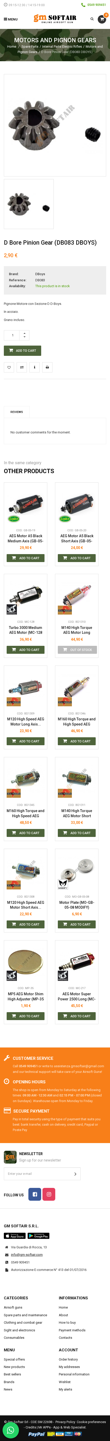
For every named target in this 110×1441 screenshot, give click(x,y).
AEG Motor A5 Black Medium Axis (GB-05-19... (25, 538)
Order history (68, 1359)
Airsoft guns (13, 1307)
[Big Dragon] (65, 609)
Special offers (14, 1359)
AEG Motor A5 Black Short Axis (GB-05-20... (76, 538)
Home (11, 46)
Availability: (17, 286)
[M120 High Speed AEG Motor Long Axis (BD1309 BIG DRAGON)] (26, 687)
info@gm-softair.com (27, 1255)
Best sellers (12, 1374)
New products (14, 1367)
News (8, 1389)
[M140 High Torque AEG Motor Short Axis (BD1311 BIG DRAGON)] (77, 779)
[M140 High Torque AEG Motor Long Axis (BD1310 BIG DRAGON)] (77, 596)
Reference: (17, 280)
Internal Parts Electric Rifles (62, 46)
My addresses (69, 1367)
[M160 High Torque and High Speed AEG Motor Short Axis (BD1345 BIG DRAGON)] (26, 779)
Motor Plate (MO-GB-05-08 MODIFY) (76, 905)
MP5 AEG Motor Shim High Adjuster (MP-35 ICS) (26, 996)
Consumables (14, 1338)
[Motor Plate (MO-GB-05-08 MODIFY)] (77, 870)
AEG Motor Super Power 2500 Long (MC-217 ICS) (77, 996)
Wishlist (65, 1382)
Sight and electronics (19, 1330)
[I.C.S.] (14, 609)
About (63, 1315)
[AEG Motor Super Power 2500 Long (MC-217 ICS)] (77, 962)
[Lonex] (14, 518)
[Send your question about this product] (34, 367)
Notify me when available (90, 586)
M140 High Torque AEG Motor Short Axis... (76, 813)
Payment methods (72, 1330)
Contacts (65, 1338)
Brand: (14, 274)
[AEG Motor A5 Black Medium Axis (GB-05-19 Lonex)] (26, 504)
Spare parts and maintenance (25, 1315)
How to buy (67, 1322)
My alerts (65, 1389)
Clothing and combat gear (23, 1322)
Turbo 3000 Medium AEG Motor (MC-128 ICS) (25, 630)
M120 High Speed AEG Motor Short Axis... (25, 905)
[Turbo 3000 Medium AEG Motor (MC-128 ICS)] (26, 596)
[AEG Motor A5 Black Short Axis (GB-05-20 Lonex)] (77, 504)
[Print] (47, 367)
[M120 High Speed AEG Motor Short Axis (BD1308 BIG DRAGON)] (26, 870)
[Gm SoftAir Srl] (55, 18)
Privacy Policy (65, 1422)
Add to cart (28, 558)
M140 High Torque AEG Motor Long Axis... (76, 630)
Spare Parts (29, 46)
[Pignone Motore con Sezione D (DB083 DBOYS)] (29, 204)
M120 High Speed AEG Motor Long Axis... (25, 721)
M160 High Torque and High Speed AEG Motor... (77, 722)
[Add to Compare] (22, 367)
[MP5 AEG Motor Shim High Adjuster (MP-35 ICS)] (26, 962)
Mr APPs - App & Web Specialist (62, 1427)
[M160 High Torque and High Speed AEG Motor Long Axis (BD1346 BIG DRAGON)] (77, 687)
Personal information (74, 1374)
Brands (9, 1382)
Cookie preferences (91, 1422)
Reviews (16, 412)
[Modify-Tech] (65, 884)
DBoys (40, 274)
